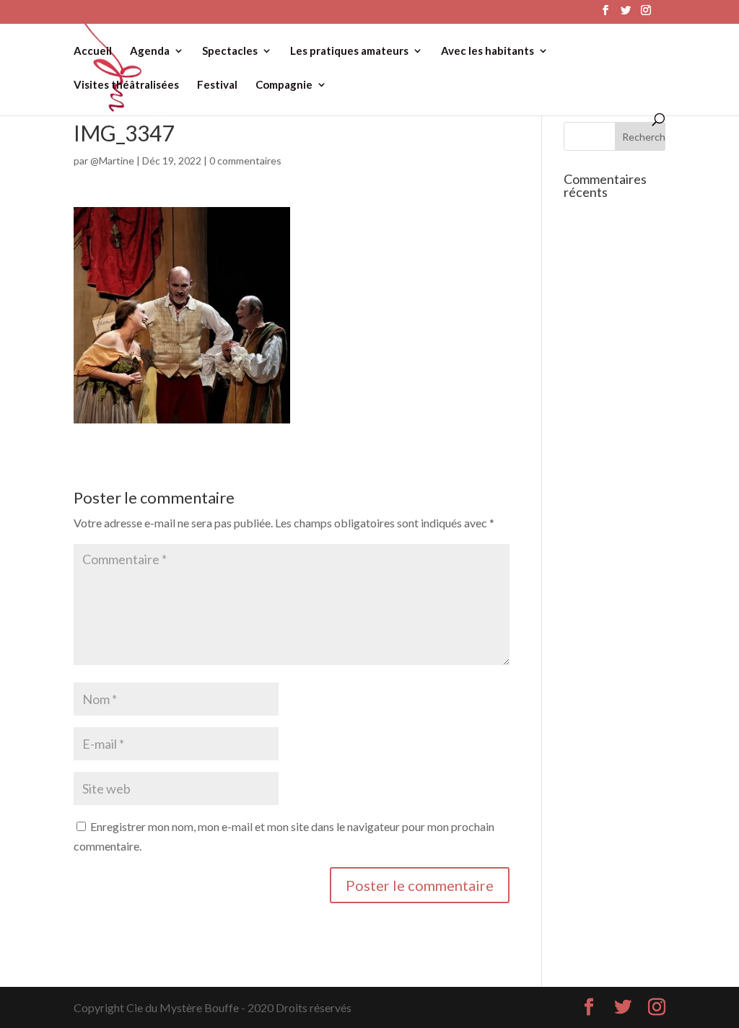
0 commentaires (245, 160)
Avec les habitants (487, 51)
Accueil (93, 51)
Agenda (150, 51)
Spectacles (230, 51)
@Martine (112, 160)
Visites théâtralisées (126, 85)
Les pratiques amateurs (349, 51)
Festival (217, 85)
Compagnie (283, 85)
